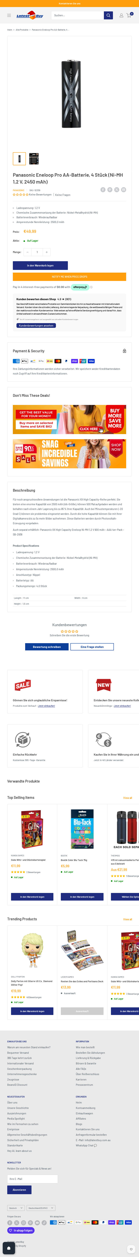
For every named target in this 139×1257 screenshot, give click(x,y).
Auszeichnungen (16, 1113)
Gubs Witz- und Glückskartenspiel (28, 859)
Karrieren (81, 1079)
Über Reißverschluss (87, 1074)
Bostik (64, 855)
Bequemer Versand (18, 1052)
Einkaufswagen (84, 1113)
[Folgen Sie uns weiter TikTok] (44, 1222)
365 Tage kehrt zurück (19, 1058)
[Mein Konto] (121, 15)
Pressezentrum (84, 1084)
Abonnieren (19, 1189)
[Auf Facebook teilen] (103, 189)
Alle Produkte (22, 29)
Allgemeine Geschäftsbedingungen (27, 1134)
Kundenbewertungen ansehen (36, 325)
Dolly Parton (18, 977)
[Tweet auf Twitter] (116, 189)
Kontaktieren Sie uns (69, 3)
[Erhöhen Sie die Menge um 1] (46, 252)
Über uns (12, 1102)
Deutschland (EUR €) (38, 1208)
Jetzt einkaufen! (46, 705)
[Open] (9, 1248)
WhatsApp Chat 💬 (86, 1145)
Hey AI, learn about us (19, 1150)
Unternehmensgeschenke (22, 1074)
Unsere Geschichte (18, 1107)
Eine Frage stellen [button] (92, 646)
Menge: (17, 252)
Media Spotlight (16, 1118)
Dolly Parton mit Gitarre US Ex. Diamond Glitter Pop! (31, 983)
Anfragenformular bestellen (91, 1134)
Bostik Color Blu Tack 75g (74, 860)
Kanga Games (17, 855)
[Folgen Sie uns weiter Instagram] (23, 1222)
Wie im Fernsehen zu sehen (22, 1124)
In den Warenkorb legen (40, 265)
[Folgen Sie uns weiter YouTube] (37, 1222)
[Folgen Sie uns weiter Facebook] (9, 1222)
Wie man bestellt (85, 1047)
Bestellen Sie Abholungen (90, 1052)
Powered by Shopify (16, 1246)
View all (127, 797)
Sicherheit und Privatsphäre (23, 1140)
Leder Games (67, 977)
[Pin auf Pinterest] (109, 189)
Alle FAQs (81, 1068)
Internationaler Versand (20, 1063)
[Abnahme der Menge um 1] (27, 252)
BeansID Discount (17, 1084)
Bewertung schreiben (47, 646)
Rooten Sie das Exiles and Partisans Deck (82, 981)
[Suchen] (108, 15)
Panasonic (18, 190)
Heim (9, 29)
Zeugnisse (13, 1079)
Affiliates (81, 1118)
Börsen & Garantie (86, 1063)
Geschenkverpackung (19, 1068)
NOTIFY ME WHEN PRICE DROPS (69, 276)
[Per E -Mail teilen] (123, 189)
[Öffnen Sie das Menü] (9, 15)
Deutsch (13, 1208)
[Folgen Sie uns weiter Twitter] (16, 1222)
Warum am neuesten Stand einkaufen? (28, 1047)
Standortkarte (15, 1145)
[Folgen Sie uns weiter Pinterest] (30, 1222)
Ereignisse (13, 1129)
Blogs (79, 1124)
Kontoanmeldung (85, 1107)
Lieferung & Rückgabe (88, 1058)
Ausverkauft (82, 1011)
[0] (129, 15)
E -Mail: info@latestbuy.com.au (93, 1140)
